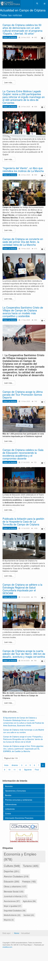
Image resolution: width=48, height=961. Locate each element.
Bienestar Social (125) (13, 891)
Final (37, 769)
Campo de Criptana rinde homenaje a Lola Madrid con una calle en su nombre (23, 731)
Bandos (8, 795)
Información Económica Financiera (19, 818)
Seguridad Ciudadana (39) (14, 910)
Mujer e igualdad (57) (12, 906)
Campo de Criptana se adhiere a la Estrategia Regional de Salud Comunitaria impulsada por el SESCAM (22, 589)
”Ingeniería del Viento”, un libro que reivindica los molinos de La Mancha (23, 169)
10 (9, 769)
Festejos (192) (29, 881)
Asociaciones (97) (12, 901)
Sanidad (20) (29, 915)
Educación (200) (11, 881)
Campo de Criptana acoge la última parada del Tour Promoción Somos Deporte (23, 394)
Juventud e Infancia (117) (15, 896)
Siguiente (28, 769)
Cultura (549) (12, 866)
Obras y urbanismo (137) (15, 886)
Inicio (6, 765)
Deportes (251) (11, 871)
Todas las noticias (9, 37)
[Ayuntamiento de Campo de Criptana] (10, 3)
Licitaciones (10, 809)
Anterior (15, 765)
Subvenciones (11, 804)
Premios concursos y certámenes (18, 799)
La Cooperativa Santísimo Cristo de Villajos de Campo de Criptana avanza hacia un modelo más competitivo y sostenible (23, 312)
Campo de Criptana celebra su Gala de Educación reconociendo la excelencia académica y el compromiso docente (23, 454)
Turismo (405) (31, 866)
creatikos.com (7, 947)
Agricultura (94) (29, 901)
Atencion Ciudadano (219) (16, 876)
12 (20, 769)
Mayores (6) (9, 919)
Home (16, 933)
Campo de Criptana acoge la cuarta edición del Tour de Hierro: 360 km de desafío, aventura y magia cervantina (24, 653)
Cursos (8, 813)
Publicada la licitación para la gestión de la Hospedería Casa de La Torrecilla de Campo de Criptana (23, 521)
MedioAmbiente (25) (12, 915)
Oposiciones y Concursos (15, 790)
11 (15, 769)
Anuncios (9, 786)
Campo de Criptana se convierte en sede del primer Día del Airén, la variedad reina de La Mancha (23, 241)
